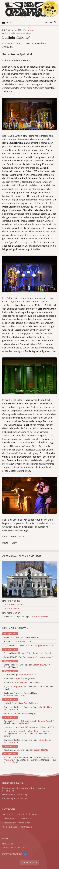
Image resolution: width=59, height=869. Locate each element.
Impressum (7, 848)
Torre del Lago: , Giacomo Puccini (27, 653)
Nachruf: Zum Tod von (21, 703)
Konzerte (21, 814)
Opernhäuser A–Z (10, 818)
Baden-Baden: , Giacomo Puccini (23, 683)
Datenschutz (21, 848)
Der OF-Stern (24, 823)
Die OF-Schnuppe (10, 827)
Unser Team (7, 843)
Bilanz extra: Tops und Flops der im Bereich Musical (27, 666)
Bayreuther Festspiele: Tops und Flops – (28, 708)
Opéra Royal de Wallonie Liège (16, 33)
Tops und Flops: (29, 645)
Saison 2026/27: (28, 657)
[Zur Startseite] (29, 9)
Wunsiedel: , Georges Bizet (20, 679)
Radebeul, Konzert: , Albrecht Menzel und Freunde (29, 722)
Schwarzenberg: (20, 675)
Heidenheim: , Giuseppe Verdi (21, 637)
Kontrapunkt (26, 827)
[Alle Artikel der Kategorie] (29, 579)
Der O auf (12, 854)
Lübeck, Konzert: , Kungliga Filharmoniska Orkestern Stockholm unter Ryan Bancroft (28, 733)
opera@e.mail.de (19, 798)
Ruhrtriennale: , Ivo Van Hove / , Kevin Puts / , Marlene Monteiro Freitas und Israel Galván (30, 759)
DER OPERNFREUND (12, 782)
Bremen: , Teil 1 (17, 641)
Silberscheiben (9, 823)
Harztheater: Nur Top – (29, 727)
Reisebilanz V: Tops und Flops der (26, 750)
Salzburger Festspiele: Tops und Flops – (21, 694)
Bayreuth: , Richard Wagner (20, 713)
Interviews (32, 814)
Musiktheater (29, 30)
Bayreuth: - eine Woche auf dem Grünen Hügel (29, 688)
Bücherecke (26, 818)
